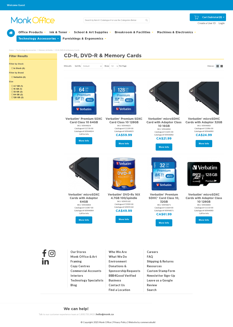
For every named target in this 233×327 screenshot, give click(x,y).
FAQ (150, 256)
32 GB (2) (18, 91)
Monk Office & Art (84, 256)
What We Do (118, 256)
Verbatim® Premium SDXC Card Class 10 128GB (124, 120)
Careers (152, 252)
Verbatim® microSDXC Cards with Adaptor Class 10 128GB (204, 198)
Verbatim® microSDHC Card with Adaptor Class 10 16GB (163, 122)
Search (152, 290)
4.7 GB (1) (18, 86)
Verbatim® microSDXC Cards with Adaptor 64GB (84, 198)
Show (106, 66)
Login (222, 23)
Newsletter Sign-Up (161, 275)
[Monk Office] (32, 20)
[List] (221, 66)
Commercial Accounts (86, 271)
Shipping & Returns (160, 261)
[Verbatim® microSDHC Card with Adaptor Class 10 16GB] (164, 98)
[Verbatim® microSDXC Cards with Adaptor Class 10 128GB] (203, 173)
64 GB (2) (18, 94)
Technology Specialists (87, 280)
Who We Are (118, 252)
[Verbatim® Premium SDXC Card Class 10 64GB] (83, 98)
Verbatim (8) (19, 77)
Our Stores (78, 252)
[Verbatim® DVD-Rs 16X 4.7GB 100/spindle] (124, 173)
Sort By (78, 66)
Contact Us (117, 285)
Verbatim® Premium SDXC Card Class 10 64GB (83, 120)
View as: (210, 66)
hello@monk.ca (105, 314)
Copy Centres (80, 266)
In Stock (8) (19, 68)
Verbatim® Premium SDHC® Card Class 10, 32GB (164, 198)
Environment (118, 261)
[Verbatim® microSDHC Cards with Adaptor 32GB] (203, 98)
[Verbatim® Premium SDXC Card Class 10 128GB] (124, 98)
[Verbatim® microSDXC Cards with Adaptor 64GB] (83, 173)
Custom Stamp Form (161, 271)
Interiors (77, 275)
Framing (76, 261)
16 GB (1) (17, 89)
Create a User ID (207, 23)
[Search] (146, 20)
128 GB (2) (18, 97)
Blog (74, 285)
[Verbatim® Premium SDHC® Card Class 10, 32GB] (164, 173)
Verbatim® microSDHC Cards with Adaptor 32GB (203, 120)
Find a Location (119, 290)
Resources (154, 266)
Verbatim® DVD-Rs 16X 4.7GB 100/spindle (124, 196)
